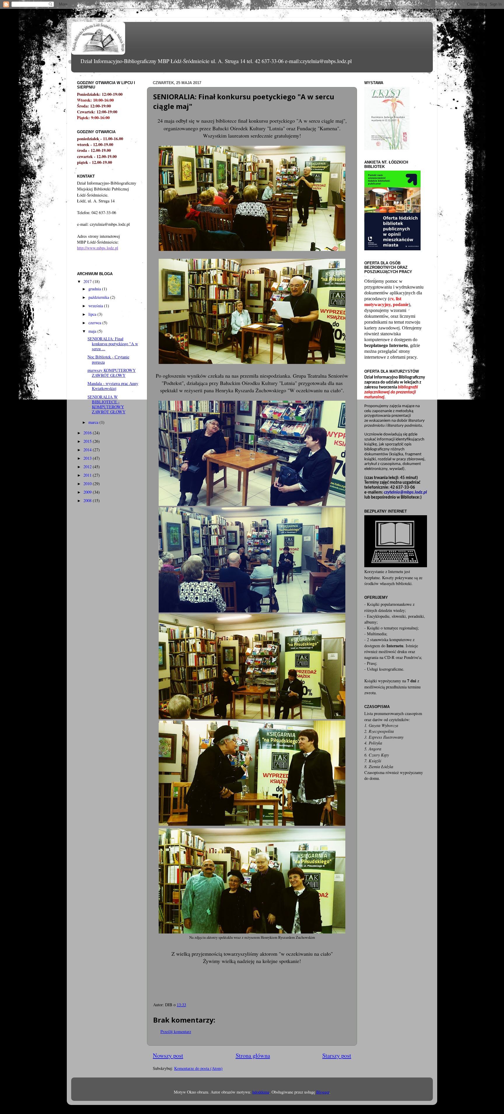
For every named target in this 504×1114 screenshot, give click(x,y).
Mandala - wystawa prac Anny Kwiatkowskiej (113, 386)
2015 (88, 441)
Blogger (322, 1092)
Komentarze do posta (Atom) (198, 1068)
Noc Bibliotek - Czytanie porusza (108, 359)
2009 (88, 492)
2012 (88, 466)
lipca (92, 314)
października (99, 297)
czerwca (95, 322)
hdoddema (260, 1092)
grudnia (95, 288)
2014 (88, 449)
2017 (88, 281)
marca (93, 422)
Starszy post (336, 1055)
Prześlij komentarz (175, 1031)
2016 (88, 432)
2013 (88, 458)
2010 (88, 483)
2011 (88, 475)
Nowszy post (168, 1055)
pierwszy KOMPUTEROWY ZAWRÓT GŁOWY (112, 372)
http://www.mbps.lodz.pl (97, 248)
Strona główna (253, 1055)
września (96, 305)
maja (92, 331)
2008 (88, 500)
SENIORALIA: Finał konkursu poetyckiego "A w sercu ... (113, 344)
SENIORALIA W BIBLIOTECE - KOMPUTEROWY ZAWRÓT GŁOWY (106, 404)
